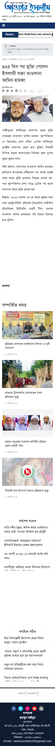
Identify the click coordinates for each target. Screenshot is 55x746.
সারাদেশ (13, 46)
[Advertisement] (27, 254)
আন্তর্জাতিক (32, 693)
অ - (40, 91)
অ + (31, 91)
